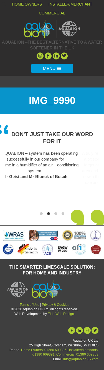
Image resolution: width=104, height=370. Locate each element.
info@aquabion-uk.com (80, 359)
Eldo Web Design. (61, 314)
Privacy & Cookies (55, 305)
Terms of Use (29, 305)
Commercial (52, 13)
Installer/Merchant (70, 4)
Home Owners (27, 4)
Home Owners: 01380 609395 (44, 350)
